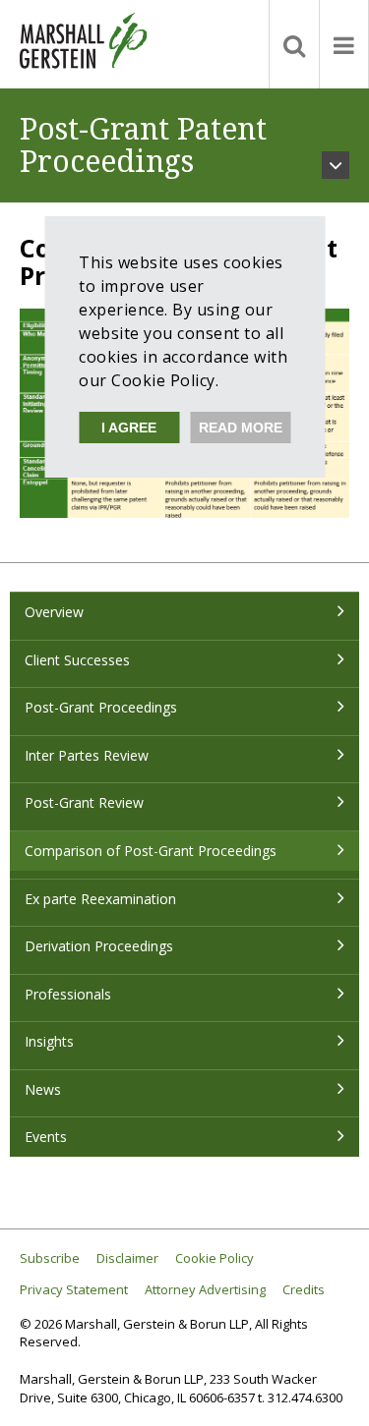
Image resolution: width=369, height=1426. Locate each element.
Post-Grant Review (84, 802)
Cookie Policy (214, 1258)
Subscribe (50, 1258)
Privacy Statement (74, 1289)
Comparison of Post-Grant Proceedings (151, 850)
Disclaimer (127, 1258)
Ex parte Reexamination (100, 898)
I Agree (128, 427)
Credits (303, 1289)
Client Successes (77, 660)
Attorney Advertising (205, 1289)
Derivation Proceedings (99, 946)
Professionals (68, 994)
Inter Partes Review (87, 755)
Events (46, 1136)
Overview (54, 611)
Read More (240, 427)
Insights (49, 1041)
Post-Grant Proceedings (101, 707)
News (43, 1089)
